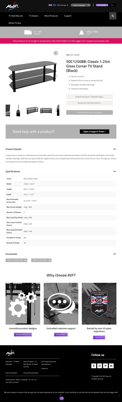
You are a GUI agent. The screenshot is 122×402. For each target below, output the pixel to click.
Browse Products (22, 334)
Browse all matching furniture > (89, 103)
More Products (51, 15)
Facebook (93, 365)
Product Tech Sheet (40, 260)
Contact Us (44, 368)
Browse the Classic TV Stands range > (89, 96)
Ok (62, 398)
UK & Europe (61, 5)
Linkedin (111, 365)
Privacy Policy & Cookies (30, 373)
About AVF (98, 337)
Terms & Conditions (11, 373)
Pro (112, 5)
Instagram (99, 365)
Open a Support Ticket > (94, 131)
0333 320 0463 (13, 382)
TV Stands (33, 15)
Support (67, 15)
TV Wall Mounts (16, 15)
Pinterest (105, 365)
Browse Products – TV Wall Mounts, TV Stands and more (30, 364)
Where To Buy (15, 23)
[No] (119, 395)
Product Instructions (15, 260)
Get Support (60, 334)
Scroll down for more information (89, 112)
